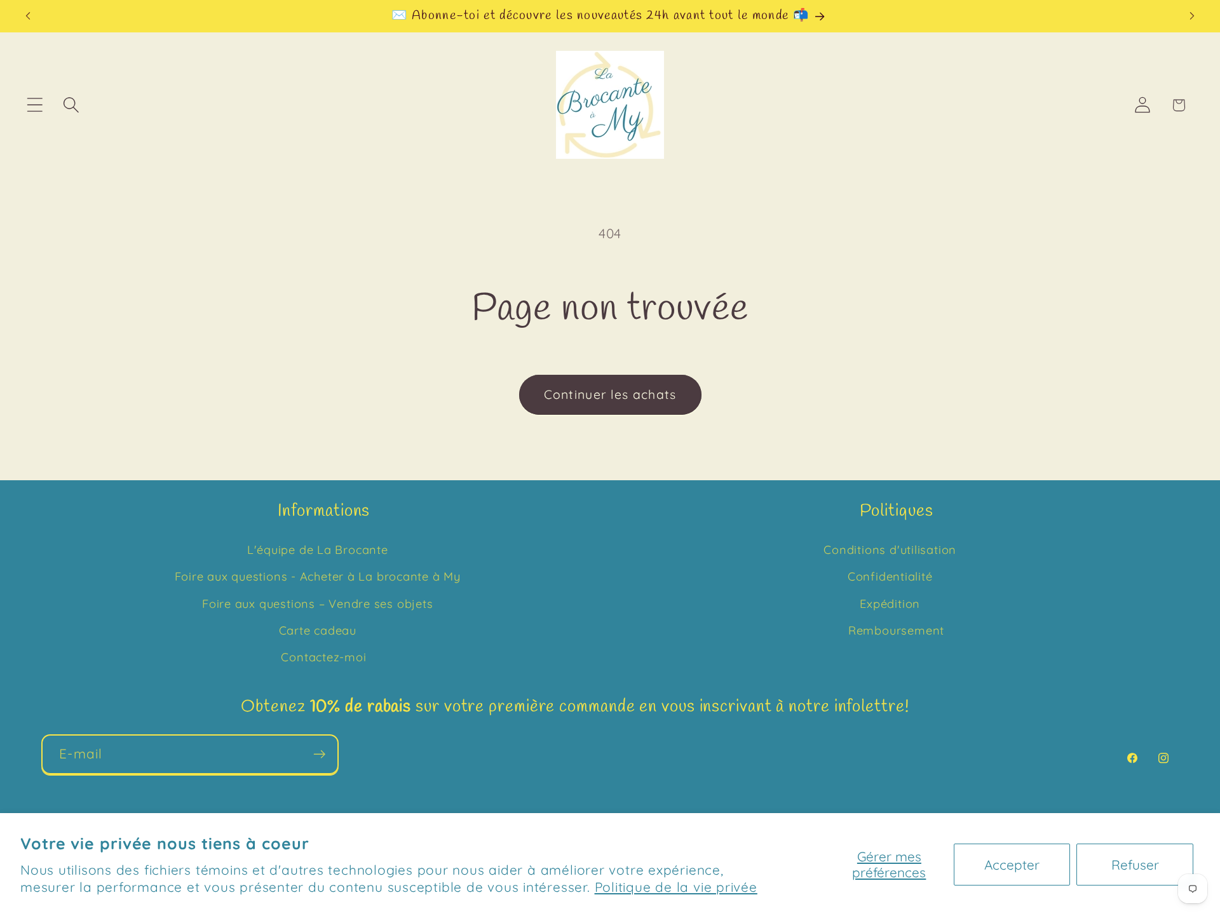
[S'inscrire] (319, 754)
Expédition (890, 603)
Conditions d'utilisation (890, 549)
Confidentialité (890, 576)
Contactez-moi (323, 657)
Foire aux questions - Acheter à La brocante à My (318, 576)
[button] (35, 105)
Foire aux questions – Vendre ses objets (317, 603)
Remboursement (896, 630)
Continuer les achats (610, 394)
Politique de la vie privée (676, 887)
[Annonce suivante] (1192, 16)
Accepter (1012, 864)
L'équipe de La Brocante (317, 549)
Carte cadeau (317, 630)
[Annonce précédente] (28, 16)
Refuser (1135, 864)
